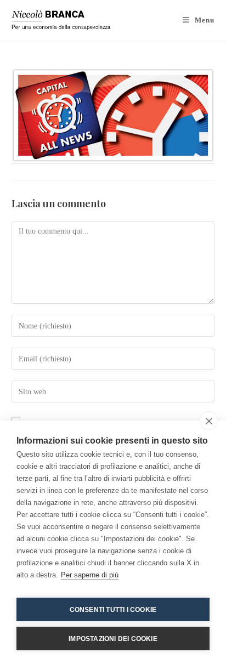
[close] (209, 420)
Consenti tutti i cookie (113, 610)
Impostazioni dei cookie (113, 639)
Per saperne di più (89, 575)
